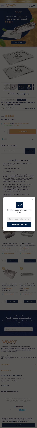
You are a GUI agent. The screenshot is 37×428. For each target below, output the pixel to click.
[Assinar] (19, 224)
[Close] (32, 199)
